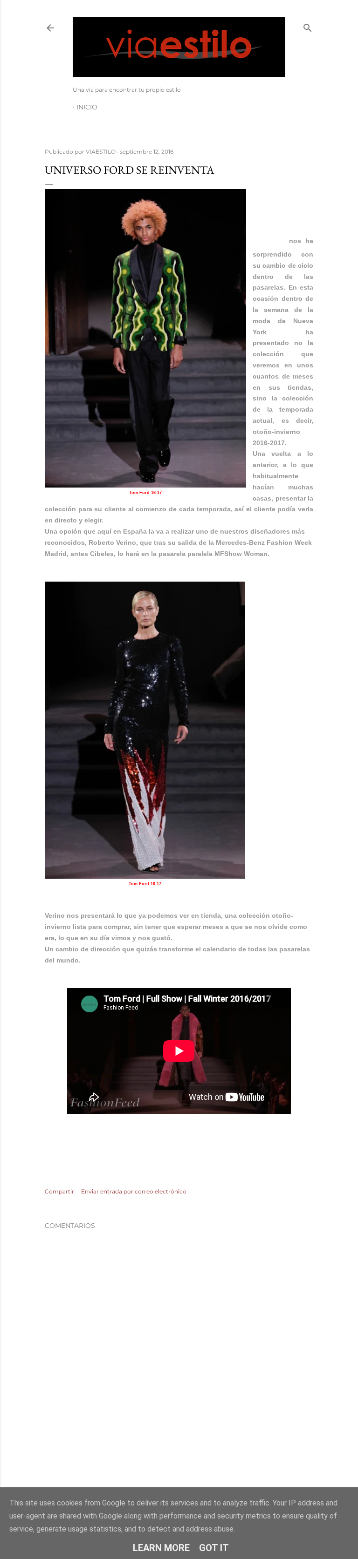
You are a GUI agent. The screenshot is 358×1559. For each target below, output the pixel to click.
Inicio (86, 107)
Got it (214, 1547)
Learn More (161, 1547)
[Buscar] (307, 26)
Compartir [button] (59, 1191)
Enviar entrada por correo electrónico (133, 1191)
